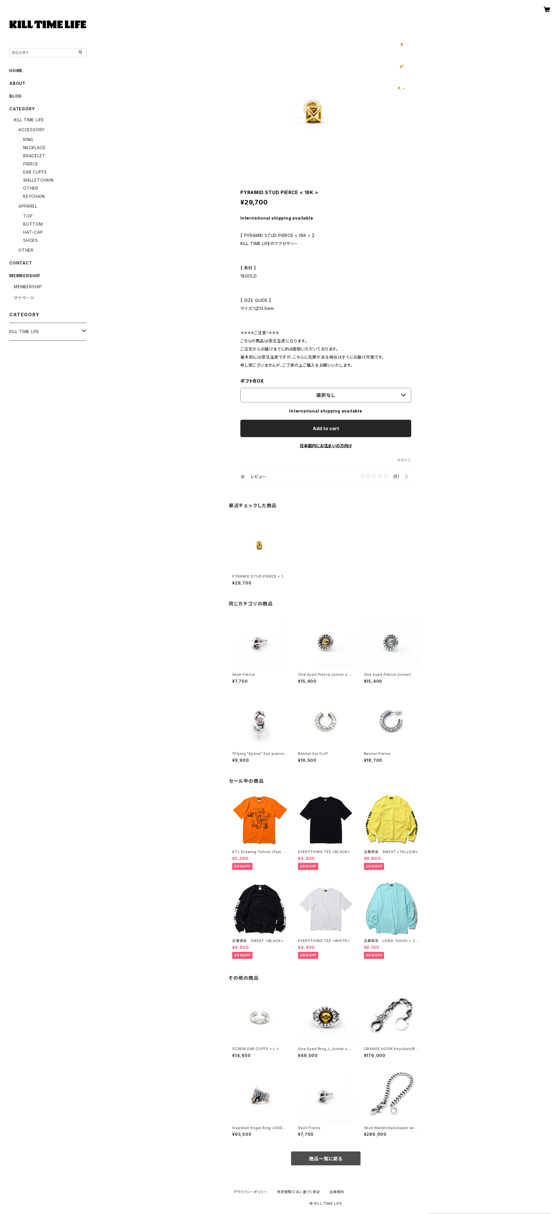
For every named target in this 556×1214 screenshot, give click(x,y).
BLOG (15, 96)
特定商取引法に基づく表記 (298, 1192)
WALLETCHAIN (38, 180)
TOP (27, 215)
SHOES (30, 240)
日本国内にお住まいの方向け (326, 445)
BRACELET (34, 155)
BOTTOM (33, 224)
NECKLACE (34, 147)
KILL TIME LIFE (29, 119)
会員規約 (337, 1192)
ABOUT (17, 83)
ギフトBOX (252, 381)
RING (28, 139)
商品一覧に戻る (326, 1159)
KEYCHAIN (34, 196)
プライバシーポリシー (250, 1192)
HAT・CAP (33, 232)
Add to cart (326, 428)
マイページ (24, 297)
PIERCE (30, 163)
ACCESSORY (32, 129)
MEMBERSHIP (28, 286)
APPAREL (28, 206)
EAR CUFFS (35, 171)
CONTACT (20, 262)
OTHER (30, 188)
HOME (16, 70)
